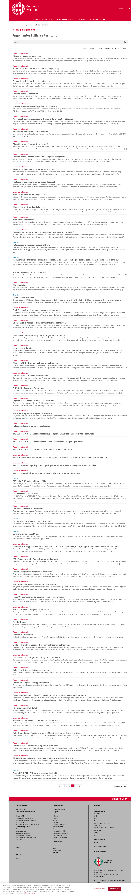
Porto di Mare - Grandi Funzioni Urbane (30, 375)
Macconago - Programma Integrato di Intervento (34, 584)
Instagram (123, 799)
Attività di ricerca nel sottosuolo (27, 55)
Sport (54, 844)
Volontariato (57, 850)
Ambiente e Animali (59, 809)
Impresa (55, 822)
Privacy (96, 880)
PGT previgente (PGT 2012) (25, 707)
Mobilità (55, 829)
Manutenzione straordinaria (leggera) (29, 207)
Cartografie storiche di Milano (26, 533)
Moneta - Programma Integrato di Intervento (33, 413)
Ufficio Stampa (97, 19)
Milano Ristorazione (99, 829)
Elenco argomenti (26, 25)
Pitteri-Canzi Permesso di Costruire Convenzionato (35, 720)
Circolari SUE (20, 816)
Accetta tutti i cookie (114, 889)
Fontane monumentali (23, 634)
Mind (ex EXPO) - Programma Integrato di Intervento (36, 362)
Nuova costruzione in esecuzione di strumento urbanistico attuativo (43, 118)
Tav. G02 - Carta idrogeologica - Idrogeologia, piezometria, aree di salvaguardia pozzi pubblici (54, 465)
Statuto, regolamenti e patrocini (26, 820)
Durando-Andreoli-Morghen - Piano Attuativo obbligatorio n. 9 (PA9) (43, 232)
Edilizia (55, 818)
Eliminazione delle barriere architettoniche (32, 81)
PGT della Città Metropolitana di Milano (30, 480)
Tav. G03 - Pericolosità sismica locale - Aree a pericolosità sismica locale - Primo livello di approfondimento (60, 457)
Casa (54, 814)
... (66, 786)
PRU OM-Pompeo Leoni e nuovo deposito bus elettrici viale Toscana (43, 758)
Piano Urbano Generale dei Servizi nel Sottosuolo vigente (38, 596)
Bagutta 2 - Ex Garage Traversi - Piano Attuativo (34, 400)
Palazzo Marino (21, 809)
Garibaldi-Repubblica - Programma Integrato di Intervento (39, 335)
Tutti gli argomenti (24, 29)
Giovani (55, 820)
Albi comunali (20, 822)
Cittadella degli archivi (23, 827)
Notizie (18, 859)
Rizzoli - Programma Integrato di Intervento (32, 571)
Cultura (55, 816)
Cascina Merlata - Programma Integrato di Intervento (36, 657)
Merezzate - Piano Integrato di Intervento (31, 609)
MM (95, 822)
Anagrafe (56, 812)
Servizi (81, 19)
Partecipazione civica (59, 831)
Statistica (56, 846)
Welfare (55, 852)
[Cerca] (125, 42)
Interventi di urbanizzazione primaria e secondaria (35, 106)
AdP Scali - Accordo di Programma (28, 508)
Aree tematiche (65, 19)
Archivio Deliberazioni (23, 833)
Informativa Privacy (29, 893)
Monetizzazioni (19, 284)
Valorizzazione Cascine (23, 347)
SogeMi (96, 832)
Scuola (55, 839)
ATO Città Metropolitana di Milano (103, 824)
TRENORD (97, 825)
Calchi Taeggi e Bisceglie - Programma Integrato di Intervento (40, 322)
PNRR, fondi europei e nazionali (26, 837)
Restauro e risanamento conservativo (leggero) (34, 181)
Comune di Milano (42, 19)
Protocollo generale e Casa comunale (27, 824)
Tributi (55, 848)
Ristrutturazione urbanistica (25, 93)
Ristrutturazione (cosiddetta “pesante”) (30, 144)
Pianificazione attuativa (23, 297)
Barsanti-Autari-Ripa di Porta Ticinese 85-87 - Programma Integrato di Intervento (49, 695)
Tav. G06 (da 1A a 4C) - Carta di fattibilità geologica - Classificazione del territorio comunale (53, 433)
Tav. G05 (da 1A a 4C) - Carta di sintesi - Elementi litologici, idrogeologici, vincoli (48, 441)
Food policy (19, 839)
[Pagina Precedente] (59, 785)
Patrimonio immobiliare (60, 833)
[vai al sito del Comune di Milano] (25, 8)
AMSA (96, 817)
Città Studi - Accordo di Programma (28, 387)
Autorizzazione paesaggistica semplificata (31, 244)
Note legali (103, 880)
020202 (106, 876)
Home (15, 25)
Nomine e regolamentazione (25, 829)
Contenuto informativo (104, 48)
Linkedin (126, 799)
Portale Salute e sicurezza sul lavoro (104, 827)
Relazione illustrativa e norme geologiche (31, 425)
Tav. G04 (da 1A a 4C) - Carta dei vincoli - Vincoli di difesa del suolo (42, 449)
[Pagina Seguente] (80, 785)
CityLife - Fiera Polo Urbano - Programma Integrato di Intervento (42, 644)
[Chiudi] (137, 889)
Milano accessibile (58, 827)
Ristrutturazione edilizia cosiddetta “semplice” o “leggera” (39, 156)
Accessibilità (111, 880)
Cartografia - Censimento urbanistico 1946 (32, 521)
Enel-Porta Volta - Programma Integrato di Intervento (37, 310)
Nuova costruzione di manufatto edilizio (30, 131)
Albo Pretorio (20, 814)
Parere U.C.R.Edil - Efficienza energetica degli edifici (36, 773)
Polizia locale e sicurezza (60, 835)
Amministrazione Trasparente (25, 812)
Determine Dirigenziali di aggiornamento (31, 669)
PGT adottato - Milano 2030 (25, 493)
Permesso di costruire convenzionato (29, 272)
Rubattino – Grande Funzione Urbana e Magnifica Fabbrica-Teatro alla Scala (46, 732)
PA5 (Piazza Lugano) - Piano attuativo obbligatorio (35, 558)
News (124, 48)
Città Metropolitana (99, 811)
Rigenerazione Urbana (60, 837)
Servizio (117, 48)
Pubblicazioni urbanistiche (24, 818)
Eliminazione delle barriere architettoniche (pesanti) (36, 68)
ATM (95, 815)
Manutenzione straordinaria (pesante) (29, 194)
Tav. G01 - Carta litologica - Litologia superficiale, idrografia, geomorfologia (46, 473)
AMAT (95, 818)
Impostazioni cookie (99, 889)
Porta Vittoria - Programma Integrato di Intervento (35, 745)
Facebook (113, 799)
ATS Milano (97, 813)
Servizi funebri (57, 842)
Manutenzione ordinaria (23, 219)
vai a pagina (118, 786)
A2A (95, 820)
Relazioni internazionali (23, 835)
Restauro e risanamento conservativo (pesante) (34, 169)
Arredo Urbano (19, 621)
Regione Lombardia (99, 810)
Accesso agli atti (21, 831)
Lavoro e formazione (59, 824)
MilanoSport (97, 831)
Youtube (119, 799)
